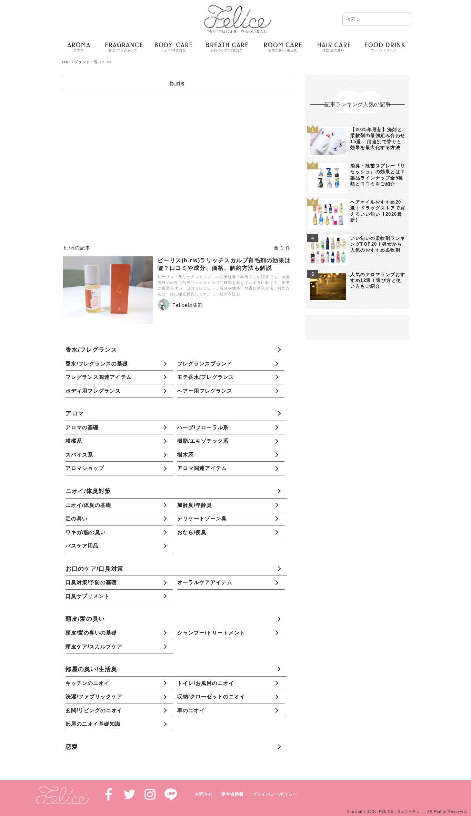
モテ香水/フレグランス (205, 377)
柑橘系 (74, 441)
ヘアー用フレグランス (204, 391)
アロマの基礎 (82, 427)
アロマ (75, 413)
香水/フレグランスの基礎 (97, 363)
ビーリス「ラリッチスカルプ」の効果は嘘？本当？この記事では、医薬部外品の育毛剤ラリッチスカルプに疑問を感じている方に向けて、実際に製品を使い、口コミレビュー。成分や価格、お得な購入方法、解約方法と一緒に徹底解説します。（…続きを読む (224, 285)
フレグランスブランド (204, 363)
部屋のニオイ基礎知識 (93, 724)
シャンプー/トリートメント (211, 633)
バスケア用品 (82, 546)
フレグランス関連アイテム (99, 377)
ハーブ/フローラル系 (203, 427)
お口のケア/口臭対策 (94, 569)
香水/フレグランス (91, 349)
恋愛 (72, 747)
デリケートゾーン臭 (202, 518)
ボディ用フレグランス (93, 391)
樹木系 (185, 455)
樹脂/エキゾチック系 (203, 441)
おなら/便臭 (192, 532)
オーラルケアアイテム (204, 582)
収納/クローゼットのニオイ (211, 696)
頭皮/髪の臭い (85, 619)
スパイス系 (79, 455)
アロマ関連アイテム (202, 468)
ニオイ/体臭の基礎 (88, 505)
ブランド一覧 (86, 62)
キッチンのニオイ (88, 683)
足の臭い (77, 518)
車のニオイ (191, 710)
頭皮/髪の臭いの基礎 (91, 633)
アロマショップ (85, 468)
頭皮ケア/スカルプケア (94, 646)
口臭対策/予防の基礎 (91, 582)
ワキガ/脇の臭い (86, 532)
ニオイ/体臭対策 (88, 491)
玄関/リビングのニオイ (94, 710)
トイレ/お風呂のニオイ (205, 683)
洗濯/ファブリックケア (94, 696)
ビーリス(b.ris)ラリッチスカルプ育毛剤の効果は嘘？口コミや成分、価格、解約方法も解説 (224, 264)
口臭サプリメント (88, 596)
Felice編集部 (187, 305)
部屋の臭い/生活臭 (91, 669)
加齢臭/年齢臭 (194, 505)
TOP (65, 62)
